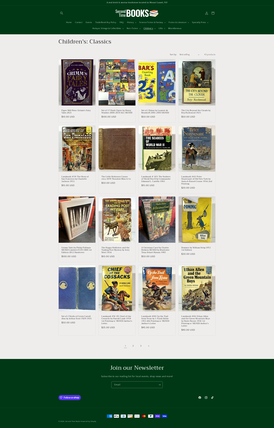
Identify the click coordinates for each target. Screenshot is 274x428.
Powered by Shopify (88, 421)
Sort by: (173, 54)
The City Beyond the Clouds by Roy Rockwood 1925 (195, 111)
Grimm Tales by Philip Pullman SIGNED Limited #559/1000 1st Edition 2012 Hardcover (77, 250)
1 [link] (125, 346)
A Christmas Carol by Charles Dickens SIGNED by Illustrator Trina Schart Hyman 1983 (155, 250)
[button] (62, 13)
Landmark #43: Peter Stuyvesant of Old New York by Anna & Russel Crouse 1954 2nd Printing (196, 180)
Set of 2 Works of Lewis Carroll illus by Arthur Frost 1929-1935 (77, 317)
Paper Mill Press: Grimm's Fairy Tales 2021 (76, 111)
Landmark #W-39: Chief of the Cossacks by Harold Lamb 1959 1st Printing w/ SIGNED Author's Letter (116, 320)
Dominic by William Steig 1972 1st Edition (196, 249)
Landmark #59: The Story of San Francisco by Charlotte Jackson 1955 (75, 179)
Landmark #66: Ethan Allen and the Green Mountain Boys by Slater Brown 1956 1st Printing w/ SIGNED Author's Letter (195, 321)
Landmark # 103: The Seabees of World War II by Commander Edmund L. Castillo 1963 (156, 179)
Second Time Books (72, 421)
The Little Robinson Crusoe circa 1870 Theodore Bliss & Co (116, 178)
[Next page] (148, 346)
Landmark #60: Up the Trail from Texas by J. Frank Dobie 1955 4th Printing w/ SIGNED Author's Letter (155, 320)
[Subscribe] (159, 384)
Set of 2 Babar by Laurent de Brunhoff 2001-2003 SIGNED (155, 111)
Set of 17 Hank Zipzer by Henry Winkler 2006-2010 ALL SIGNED (116, 111)
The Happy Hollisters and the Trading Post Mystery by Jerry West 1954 (115, 250)
